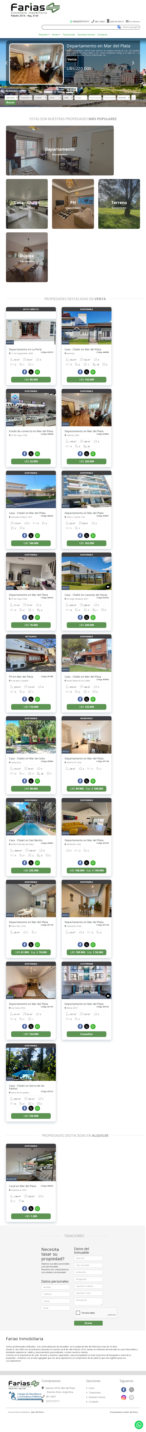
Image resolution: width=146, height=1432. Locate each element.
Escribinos (134, 21)
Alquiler (43, 34)
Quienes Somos (86, 34)
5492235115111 (80, 21)
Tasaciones (68, 34)
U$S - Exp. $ (86, 788)
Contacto (102, 34)
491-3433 (99, 21)
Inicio (91, 1388)
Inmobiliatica (24, 1412)
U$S (31, 379)
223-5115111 (117, 21)
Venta (55, 34)
